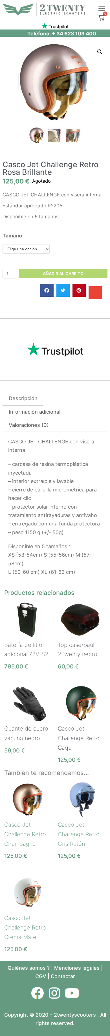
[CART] (102, 18)
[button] (101, 8)
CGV (40, 976)
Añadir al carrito (63, 273)
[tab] (23, 398)
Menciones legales (77, 968)
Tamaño (12, 236)
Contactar (63, 976)
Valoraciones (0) (29, 425)
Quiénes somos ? (29, 968)
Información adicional (34, 412)
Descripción (23, 398)
